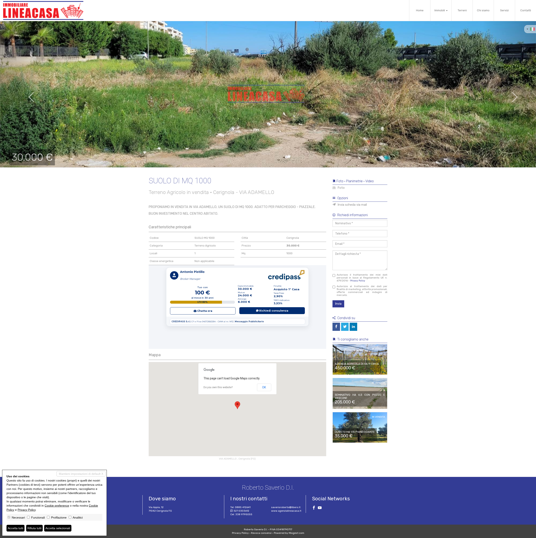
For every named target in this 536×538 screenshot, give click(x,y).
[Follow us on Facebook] (314, 508)
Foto (341, 188)
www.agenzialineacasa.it (286, 510)
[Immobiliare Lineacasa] (43, 10)
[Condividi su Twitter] (345, 327)
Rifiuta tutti (34, 528)
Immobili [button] (440, 10)
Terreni (462, 10)
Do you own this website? (218, 387)
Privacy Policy (357, 280)
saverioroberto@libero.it (285, 507)
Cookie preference (57, 505)
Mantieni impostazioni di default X (81, 473)
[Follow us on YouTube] (320, 508)
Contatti (525, 10)
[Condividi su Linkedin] (353, 327)
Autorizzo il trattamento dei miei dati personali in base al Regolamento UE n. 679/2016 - (362, 277)
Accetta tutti (15, 528)
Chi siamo (483, 10)
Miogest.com (296, 533)
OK (264, 387)
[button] (27, 94)
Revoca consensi (261, 533)
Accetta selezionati (57, 528)
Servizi (504, 10)
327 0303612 (241, 510)
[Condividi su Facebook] (336, 327)
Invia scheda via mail (352, 205)
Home (420, 10)
